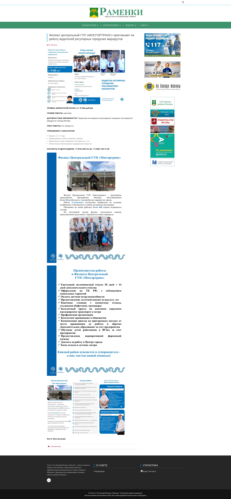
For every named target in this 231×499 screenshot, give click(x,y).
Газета (143, 25)
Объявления (56, 446)
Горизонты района (111, 25)
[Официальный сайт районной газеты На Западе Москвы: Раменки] (115, 13)
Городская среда (89, 25)
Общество (129, 25)
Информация (99, 471)
